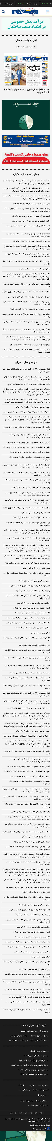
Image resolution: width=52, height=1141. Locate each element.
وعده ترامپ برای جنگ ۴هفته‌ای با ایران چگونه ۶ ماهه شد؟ (27, 563)
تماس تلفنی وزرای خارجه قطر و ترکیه (36, 568)
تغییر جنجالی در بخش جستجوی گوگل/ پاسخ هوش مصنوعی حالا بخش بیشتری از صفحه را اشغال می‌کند (27, 378)
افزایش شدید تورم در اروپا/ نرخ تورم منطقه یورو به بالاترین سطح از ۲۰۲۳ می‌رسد (27, 501)
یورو (30, 4)
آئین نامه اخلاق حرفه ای (37, 1105)
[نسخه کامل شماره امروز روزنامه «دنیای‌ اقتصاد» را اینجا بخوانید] (26, 70)
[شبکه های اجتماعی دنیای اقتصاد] (26, 141)
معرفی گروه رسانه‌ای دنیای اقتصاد (33, 1031)
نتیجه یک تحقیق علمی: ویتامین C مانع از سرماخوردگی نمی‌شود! (29, 458)
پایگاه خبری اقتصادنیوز (17, 1040)
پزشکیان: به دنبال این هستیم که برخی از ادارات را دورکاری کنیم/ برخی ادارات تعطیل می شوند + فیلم (26, 197)
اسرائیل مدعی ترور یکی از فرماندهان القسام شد (32, 628)
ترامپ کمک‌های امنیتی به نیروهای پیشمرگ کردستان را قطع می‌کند (28, 227)
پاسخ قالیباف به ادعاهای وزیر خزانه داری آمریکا (32, 590)
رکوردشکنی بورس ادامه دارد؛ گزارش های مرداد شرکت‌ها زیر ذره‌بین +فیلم (28, 597)
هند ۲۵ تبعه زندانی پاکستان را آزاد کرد (36, 512)
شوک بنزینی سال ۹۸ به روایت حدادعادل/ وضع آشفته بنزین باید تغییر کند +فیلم (26, 370)
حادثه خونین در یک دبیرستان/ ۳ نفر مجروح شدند (31, 221)
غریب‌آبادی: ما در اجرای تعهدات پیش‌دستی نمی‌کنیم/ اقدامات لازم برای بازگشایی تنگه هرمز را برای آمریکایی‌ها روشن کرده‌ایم (27, 401)
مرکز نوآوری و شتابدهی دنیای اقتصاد (32, 1060)
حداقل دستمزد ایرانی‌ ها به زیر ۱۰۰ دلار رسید (33, 603)
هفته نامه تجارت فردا (38, 1040)
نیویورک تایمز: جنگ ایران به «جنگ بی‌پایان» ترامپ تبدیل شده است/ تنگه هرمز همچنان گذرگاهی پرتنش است (27, 531)
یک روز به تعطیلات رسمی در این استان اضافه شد (31, 241)
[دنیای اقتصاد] (25, 12)
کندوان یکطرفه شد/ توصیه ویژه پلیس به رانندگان (31, 608)
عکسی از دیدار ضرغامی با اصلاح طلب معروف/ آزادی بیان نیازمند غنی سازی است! (26, 351)
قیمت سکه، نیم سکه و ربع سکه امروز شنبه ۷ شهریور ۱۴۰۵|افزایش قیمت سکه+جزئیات (27, 666)
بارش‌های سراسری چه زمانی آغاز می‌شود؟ (34, 269)
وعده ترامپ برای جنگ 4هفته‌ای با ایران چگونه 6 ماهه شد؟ (27, 887)
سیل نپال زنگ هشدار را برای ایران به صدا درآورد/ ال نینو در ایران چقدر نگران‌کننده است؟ (28, 255)
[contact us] (16, 1113)
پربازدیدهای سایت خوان (26, 174)
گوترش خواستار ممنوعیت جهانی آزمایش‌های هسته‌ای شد (28, 442)
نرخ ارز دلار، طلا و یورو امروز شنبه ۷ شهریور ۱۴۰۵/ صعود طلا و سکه (26, 659)
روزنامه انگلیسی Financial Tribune (33, 1074)
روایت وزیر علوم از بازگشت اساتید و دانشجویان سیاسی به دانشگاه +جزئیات (28, 539)
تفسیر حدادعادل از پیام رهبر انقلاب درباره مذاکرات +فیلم (29, 384)
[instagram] (41, 1113)
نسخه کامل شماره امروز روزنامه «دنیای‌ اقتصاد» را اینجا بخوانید (26, 91)
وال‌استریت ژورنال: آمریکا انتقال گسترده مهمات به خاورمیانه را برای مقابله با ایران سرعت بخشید (27, 247)
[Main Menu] (47, 11)
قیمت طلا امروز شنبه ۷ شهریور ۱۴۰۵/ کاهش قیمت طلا (29, 673)
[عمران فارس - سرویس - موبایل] (26, 24)
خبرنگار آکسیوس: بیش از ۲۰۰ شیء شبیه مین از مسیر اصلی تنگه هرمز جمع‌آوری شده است (26, 330)
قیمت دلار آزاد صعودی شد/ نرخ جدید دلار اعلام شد (31, 216)
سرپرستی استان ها (39, 1090)
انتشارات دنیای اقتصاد (38, 1051)
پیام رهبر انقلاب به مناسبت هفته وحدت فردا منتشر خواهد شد (26, 447)
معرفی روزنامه (41, 1101)
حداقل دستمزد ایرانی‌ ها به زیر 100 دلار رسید (33, 927)
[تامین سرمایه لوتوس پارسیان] (26, 115)
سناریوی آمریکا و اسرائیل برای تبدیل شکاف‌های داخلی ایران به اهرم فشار (27, 574)
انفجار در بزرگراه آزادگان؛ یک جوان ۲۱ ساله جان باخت (30, 452)
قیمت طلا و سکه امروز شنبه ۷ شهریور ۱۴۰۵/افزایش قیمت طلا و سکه (26, 687)
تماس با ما (42, 1085)
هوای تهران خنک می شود (40, 632)
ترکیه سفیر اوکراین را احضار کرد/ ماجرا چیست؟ (32, 613)
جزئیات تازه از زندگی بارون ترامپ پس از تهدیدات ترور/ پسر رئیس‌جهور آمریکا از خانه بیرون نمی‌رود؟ (28, 494)
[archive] (11, 1113)
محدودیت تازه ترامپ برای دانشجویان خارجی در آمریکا (29, 585)
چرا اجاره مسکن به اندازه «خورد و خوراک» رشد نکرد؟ (30, 309)
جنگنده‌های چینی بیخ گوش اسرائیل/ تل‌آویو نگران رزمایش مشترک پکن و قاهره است (28, 235)
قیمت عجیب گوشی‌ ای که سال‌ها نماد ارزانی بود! (32, 517)
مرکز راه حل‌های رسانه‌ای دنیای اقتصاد (32, 1070)
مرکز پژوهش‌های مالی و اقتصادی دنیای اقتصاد (28, 1065)
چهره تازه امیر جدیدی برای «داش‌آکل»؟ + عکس (32, 407)
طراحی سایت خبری (41, 1129)
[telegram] (31, 1113)
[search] (3, 11)
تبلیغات (31, 1085)
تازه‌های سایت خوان (26, 362)
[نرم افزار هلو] (26, 158)
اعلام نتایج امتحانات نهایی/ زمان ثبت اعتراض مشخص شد (28, 623)
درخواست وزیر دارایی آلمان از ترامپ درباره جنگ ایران (30, 344)
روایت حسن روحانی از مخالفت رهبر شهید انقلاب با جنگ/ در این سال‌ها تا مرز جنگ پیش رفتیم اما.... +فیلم (27, 557)
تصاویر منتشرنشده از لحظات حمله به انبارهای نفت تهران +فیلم (26, 291)
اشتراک (21, 1085)
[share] (21, 1113)
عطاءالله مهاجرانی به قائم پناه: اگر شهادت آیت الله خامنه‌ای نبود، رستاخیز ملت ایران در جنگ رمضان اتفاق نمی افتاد (26, 189)
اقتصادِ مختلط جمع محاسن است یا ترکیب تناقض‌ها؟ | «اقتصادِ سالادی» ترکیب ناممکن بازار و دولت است (26, 182)
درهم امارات (4, 4)
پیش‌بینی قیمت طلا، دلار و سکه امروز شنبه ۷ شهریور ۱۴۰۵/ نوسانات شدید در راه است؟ (27, 210)
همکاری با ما (23, 1090)
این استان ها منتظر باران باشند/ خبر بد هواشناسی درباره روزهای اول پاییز (26, 262)
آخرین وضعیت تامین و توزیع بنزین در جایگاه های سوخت (28, 618)
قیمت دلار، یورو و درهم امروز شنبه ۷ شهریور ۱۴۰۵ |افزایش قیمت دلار (27, 651)
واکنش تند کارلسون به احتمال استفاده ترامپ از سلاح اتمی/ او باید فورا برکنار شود (27, 323)
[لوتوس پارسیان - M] (26, 1136)
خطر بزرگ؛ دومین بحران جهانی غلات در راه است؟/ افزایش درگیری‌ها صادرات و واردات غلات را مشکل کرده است (28, 338)
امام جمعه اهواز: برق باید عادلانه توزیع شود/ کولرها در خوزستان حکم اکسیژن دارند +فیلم (29, 436)
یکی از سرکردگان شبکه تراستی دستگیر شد (34, 645)
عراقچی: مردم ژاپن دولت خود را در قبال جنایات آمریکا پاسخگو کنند (27, 285)
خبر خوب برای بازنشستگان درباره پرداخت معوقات (31, 203)
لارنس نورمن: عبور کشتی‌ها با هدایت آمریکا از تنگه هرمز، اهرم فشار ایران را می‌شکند (26, 303)
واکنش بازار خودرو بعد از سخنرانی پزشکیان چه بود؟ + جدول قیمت (27, 428)
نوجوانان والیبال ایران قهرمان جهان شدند (34, 580)
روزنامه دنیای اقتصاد (38, 1035)
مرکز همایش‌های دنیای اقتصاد (35, 1056)
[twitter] (36, 1113)
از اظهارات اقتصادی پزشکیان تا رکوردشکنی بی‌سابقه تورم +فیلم (26, 412)
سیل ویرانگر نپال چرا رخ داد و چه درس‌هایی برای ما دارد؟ (28, 296)
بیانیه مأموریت (25, 1101)
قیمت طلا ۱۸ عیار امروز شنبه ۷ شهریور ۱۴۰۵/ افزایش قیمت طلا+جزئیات (28, 679)
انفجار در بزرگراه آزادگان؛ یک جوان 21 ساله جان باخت (30, 776)
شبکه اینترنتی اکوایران (18, 1035)
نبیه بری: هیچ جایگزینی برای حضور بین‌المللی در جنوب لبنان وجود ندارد (27, 481)
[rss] (26, 1113)
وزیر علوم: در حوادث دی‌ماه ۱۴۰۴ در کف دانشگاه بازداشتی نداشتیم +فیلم (28, 524)
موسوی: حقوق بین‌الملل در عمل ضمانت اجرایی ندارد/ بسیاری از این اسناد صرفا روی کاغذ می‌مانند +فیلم (26, 466)
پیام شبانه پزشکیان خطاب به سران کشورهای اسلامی (30, 487)
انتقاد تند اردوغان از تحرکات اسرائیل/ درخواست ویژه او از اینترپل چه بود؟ (26, 315)
